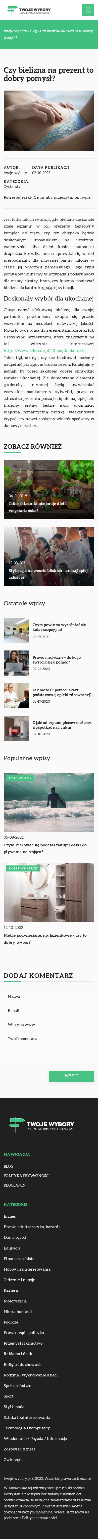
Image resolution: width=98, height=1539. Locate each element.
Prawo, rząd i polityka (24, 1333)
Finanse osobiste (19, 1259)
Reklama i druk (18, 1354)
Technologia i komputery (27, 1428)
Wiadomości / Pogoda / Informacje (35, 1439)
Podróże (11, 1322)
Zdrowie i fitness (19, 1449)
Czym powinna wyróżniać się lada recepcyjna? (59, 627)
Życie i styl (13, 187)
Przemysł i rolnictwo (23, 1343)
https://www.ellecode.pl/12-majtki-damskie (44, 351)
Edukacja (12, 1248)
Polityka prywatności (27, 1176)
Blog (8, 1166)
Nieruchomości (18, 1312)
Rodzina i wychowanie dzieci (31, 1375)
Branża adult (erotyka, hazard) (32, 1227)
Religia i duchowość (22, 1365)
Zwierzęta (13, 1460)
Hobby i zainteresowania (27, 1269)
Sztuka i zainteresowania (27, 1418)
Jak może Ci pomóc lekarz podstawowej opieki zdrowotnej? (62, 692)
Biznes (10, 1216)
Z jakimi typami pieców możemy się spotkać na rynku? (62, 725)
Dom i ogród (15, 1237)
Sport (9, 1396)
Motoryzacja (15, 1301)
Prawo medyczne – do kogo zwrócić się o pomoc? (57, 660)
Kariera (11, 1290)
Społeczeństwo (17, 1386)
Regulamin (15, 1185)
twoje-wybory (15, 173)
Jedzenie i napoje (19, 1280)
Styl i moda (14, 1407)
